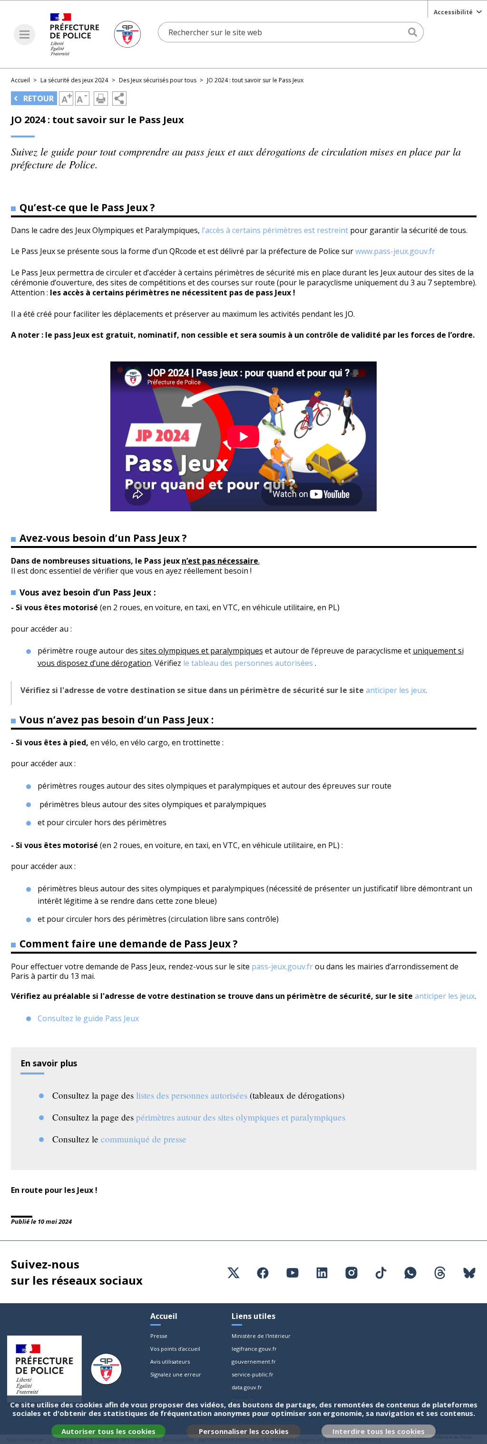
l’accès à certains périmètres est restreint (275, 230)
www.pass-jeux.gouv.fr (395, 251)
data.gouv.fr (247, 1387)
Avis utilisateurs (170, 1361)
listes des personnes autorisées (193, 1095)
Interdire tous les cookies (378, 1431)
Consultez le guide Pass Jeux (88, 1018)
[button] (24, 34)
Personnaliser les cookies (244, 1431)
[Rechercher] (413, 32)
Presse (158, 1335)
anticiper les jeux (396, 690)
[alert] (243, 1419)
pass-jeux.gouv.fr (282, 966)
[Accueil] (95, 34)
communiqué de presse (143, 1139)
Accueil (20, 80)
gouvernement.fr (254, 1361)
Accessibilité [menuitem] (453, 12)
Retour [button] (37, 98)
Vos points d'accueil (175, 1348)
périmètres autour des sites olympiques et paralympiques (240, 1117)
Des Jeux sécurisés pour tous (157, 80)
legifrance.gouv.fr (254, 1348)
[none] (457, 10)
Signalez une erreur (175, 1374)
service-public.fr (252, 1374)
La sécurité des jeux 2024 (74, 80)
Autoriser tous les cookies (108, 1431)
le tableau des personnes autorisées (248, 663)
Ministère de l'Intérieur (261, 1335)
